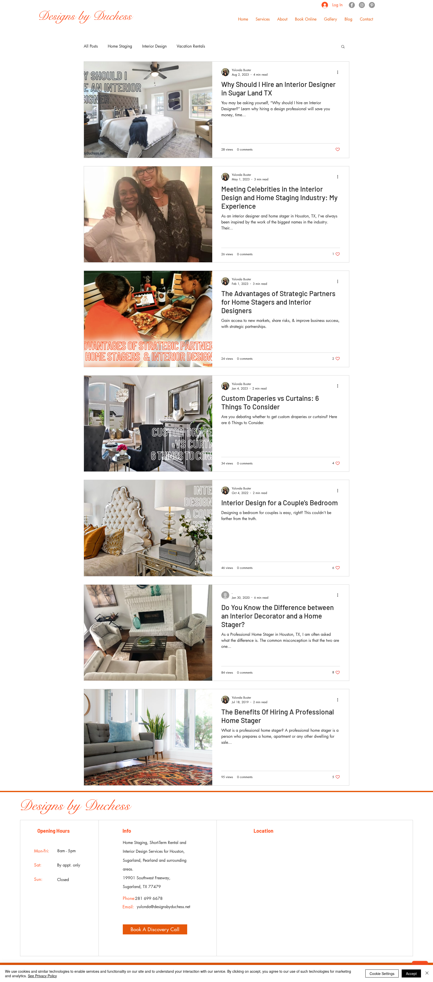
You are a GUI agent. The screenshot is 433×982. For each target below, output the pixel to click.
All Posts (91, 46)
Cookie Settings (382, 973)
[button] (262, 19)
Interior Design (154, 46)
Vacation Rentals (191, 46)
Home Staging (120, 46)
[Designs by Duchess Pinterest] (372, 5)
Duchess (107, 806)
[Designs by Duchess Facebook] (352, 5)
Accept (411, 973)
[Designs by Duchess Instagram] (362, 5)
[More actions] (339, 72)
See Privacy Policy (42, 975)
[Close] (427, 973)
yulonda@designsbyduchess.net (163, 906)
